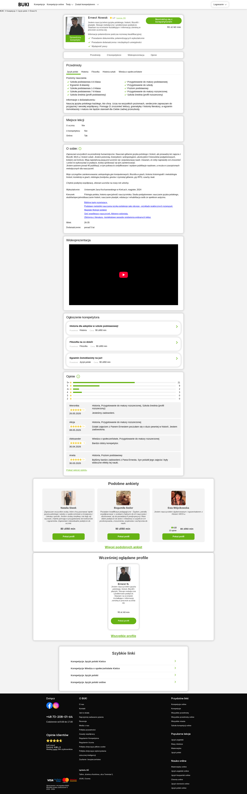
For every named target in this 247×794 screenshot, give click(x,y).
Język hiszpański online (180, 775)
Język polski (176, 752)
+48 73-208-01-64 (59, 716)
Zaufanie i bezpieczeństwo (90, 759)
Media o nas (84, 725)
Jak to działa (84, 713)
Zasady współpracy (87, 734)
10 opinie (173, 530)
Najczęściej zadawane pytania (91, 717)
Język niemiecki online (180, 784)
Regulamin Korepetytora (89, 738)
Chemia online (177, 779)
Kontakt (82, 709)
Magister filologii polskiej (95, 210)
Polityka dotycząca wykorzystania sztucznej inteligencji (92, 753)
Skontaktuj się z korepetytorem (163, 20)
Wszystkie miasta (178, 721)
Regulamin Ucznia (86, 742)
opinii (55, 749)
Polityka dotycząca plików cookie (92, 747)
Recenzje (83, 721)
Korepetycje (176, 709)
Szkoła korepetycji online (181, 725)
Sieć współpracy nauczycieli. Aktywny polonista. (106, 214)
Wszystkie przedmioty (180, 713)
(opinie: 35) (121, 18)
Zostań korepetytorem (85, 4)
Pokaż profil (68, 536)
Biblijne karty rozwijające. (96, 202)
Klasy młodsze (177, 744)
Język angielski (177, 740)
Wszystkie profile (123, 636)
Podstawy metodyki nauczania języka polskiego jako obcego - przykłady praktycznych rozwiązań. (128, 206)
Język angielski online (180, 771)
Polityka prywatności (87, 730)
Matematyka (176, 748)
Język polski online (178, 788)
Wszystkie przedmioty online (182, 717)
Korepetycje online (55, 4)
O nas (81, 704)
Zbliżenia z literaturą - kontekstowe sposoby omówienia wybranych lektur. (117, 217)
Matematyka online (179, 767)
